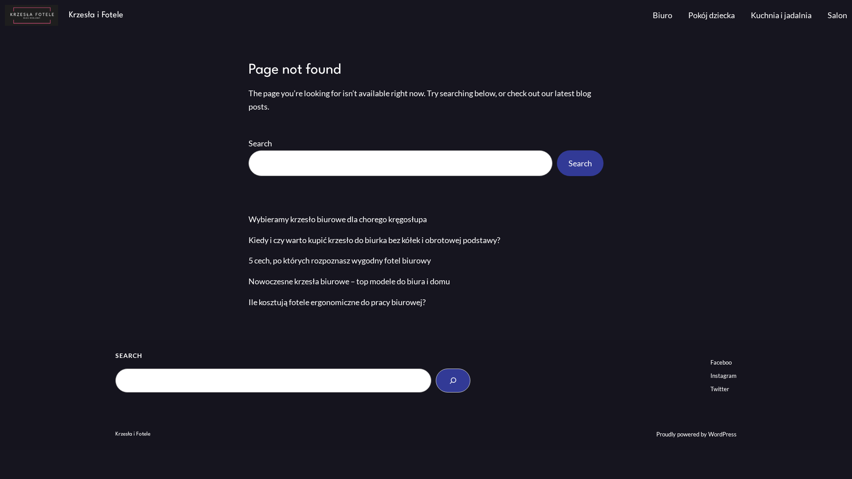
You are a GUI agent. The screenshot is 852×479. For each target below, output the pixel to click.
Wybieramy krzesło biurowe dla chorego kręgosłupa (337, 219)
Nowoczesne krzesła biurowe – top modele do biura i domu (349, 281)
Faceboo (721, 362)
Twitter (719, 389)
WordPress (722, 434)
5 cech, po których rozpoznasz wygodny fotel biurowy (339, 260)
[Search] (453, 381)
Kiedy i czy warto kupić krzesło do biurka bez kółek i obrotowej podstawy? (374, 240)
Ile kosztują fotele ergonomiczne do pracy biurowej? (337, 302)
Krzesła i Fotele (96, 15)
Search (260, 143)
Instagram (723, 375)
